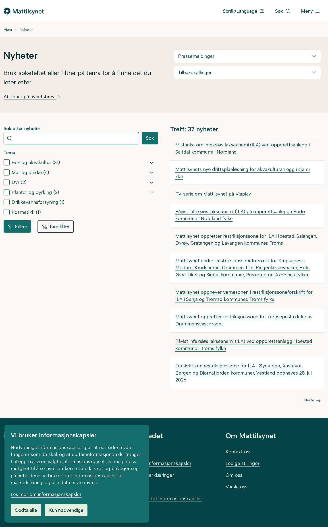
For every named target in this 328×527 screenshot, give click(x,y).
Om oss (234, 475)
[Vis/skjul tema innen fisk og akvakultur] (151, 162)
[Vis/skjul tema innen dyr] (151, 182)
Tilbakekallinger (195, 72)
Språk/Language (240, 11)
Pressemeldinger (196, 56)
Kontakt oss (238, 451)
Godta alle (26, 510)
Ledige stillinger (242, 463)
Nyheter (26, 29)
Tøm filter (59, 226)
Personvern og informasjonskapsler (153, 463)
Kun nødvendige (66, 510)
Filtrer (21, 226)
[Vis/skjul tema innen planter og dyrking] (151, 192)
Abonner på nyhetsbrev (30, 96)
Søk (150, 138)
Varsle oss (236, 487)
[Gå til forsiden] (24, 11)
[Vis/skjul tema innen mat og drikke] (151, 172)
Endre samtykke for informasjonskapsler (158, 498)
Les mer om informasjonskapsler (46, 494)
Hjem (8, 29)
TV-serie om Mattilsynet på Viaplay (213, 194)
